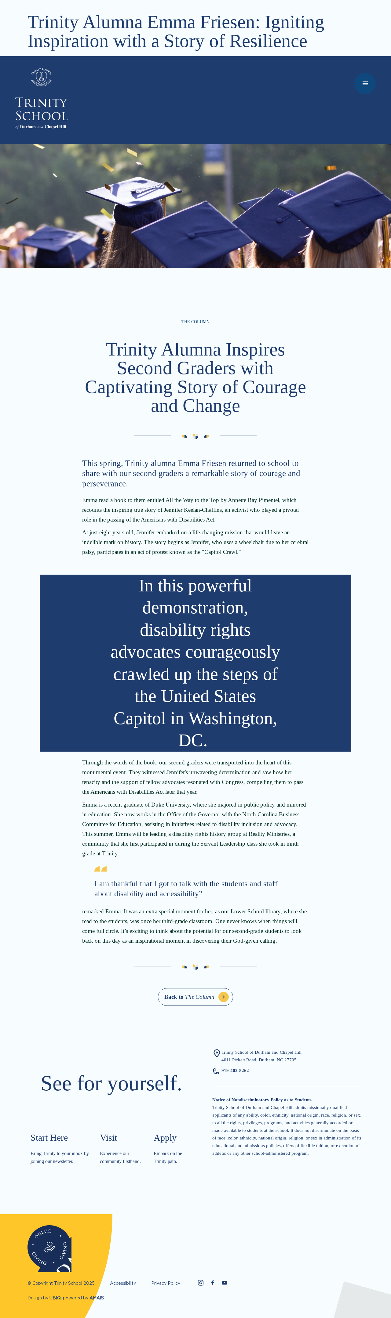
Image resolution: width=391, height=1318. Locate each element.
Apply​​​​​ (165, 1137)
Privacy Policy (165, 1283)
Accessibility (123, 1283)
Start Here (49, 1137)
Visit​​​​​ (108, 1137)
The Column (189, 997)
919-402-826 (234, 1070)
